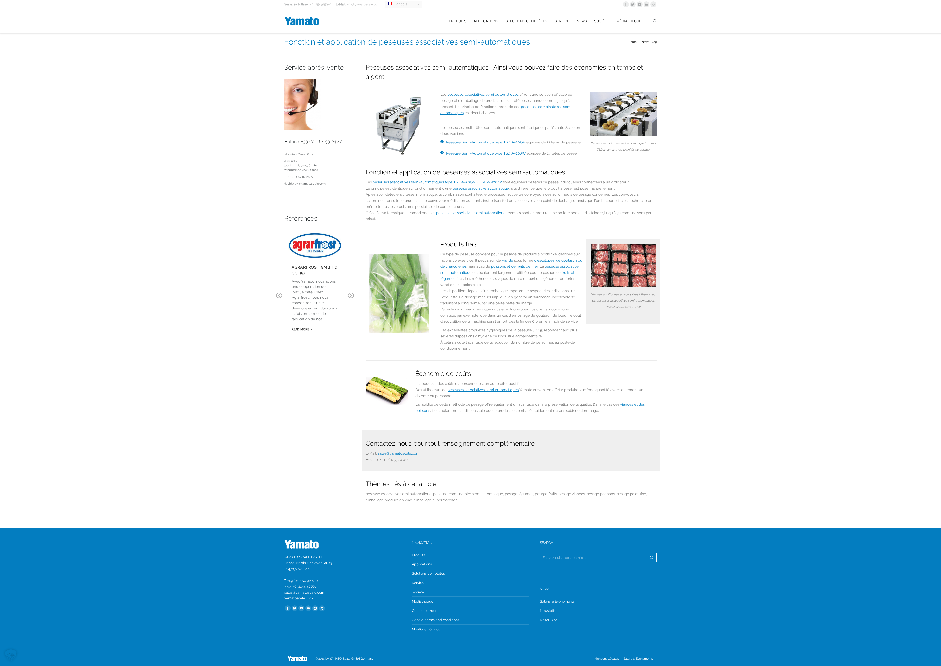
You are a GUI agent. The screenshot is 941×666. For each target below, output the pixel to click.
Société (418, 592)
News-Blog (649, 42)
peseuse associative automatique (481, 188)
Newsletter (548, 611)
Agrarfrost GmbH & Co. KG (315, 270)
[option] (399, 293)
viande (507, 260)
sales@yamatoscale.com (399, 453)
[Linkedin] (646, 4)
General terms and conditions (435, 620)
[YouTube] (640, 4)
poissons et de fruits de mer (514, 266)
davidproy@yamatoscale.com (305, 183)
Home (632, 42)
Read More (300, 329)
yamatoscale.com (298, 598)
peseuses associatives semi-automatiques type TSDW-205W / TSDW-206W (437, 182)
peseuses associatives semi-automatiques (483, 94)
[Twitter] (633, 4)
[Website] (653, 4)
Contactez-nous (424, 611)
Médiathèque (422, 601)
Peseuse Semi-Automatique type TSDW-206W (486, 153)
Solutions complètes (428, 573)
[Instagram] (315, 608)
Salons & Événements (557, 601)
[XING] (322, 608)
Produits (418, 555)
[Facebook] (626, 4)
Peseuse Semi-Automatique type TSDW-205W (485, 142)
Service (418, 583)
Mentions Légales (426, 629)
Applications (422, 564)
